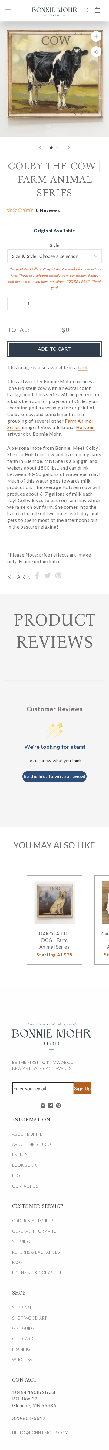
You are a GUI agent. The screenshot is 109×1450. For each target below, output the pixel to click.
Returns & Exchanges (36, 1252)
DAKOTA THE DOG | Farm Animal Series (54, 940)
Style (54, 245)
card (82, 367)
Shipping (21, 1241)
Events (19, 1154)
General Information (36, 1231)
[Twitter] (48, 575)
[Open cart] (97, 9)
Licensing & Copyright (37, 1272)
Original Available (54, 230)
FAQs (17, 1262)
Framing (21, 1349)
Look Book (24, 1165)
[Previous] (40, 147)
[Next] (69, 147)
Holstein (85, 427)
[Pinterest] (58, 575)
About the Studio (31, 1144)
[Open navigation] (8, 9)
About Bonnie (27, 1134)
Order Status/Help (32, 1220)
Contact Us (25, 1186)
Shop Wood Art (29, 1318)
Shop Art (21, 1307)
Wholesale (24, 1359)
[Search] (86, 9)
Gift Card (23, 1338)
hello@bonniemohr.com (40, 1432)
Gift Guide (23, 1328)
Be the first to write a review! (54, 776)
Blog (17, 1175)
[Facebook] (37, 575)
